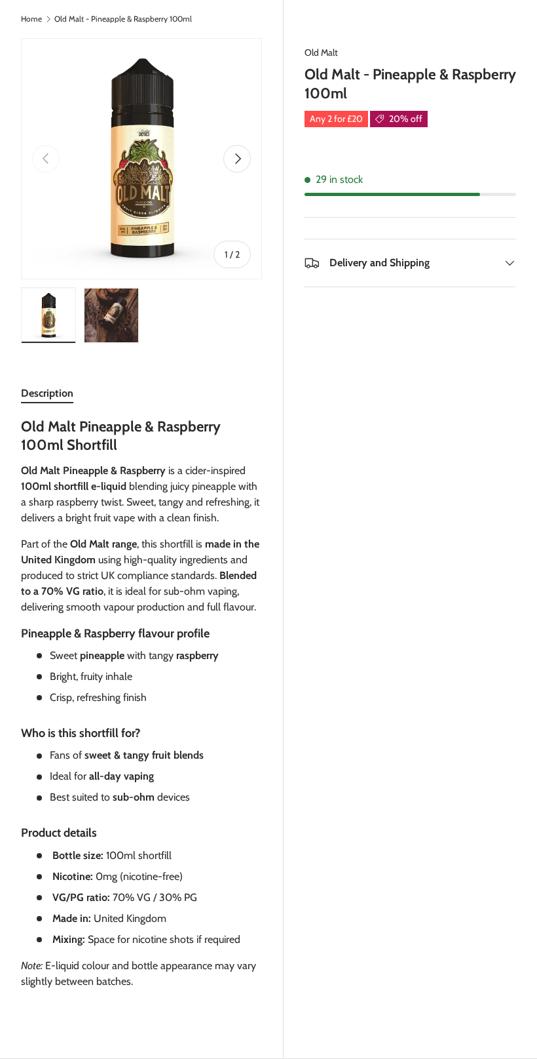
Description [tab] (47, 393)
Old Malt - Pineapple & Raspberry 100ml (123, 19)
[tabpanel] (141, 709)
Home (31, 19)
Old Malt (321, 52)
